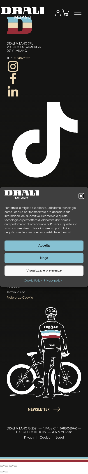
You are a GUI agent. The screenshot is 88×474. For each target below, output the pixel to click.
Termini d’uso (16, 292)
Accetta (44, 245)
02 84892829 (21, 58)
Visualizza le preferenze (44, 270)
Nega (44, 258)
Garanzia (13, 287)
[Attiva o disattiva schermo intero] (6, 466)
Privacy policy (53, 280)
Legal (60, 437)
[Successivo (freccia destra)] (6, 471)
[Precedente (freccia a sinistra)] (2, 471)
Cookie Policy (33, 280)
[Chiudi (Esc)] (15, 466)
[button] (81, 196)
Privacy (29, 437)
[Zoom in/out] (2, 466)
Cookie (45, 437)
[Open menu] (77, 13)
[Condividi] (11, 466)
